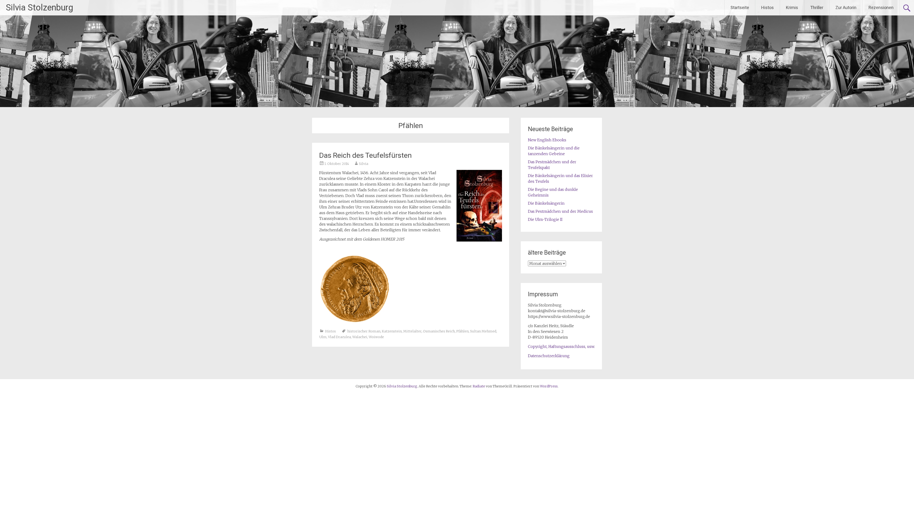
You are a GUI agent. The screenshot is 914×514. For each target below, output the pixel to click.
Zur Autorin (845, 7)
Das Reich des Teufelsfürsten (365, 155)
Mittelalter (412, 331)
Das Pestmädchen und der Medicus (560, 211)
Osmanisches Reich (439, 331)
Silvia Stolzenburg (39, 8)
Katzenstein (392, 331)
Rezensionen (881, 7)
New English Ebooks (547, 140)
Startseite (739, 7)
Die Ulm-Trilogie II (545, 219)
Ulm (323, 337)
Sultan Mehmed (483, 331)
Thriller (816, 7)
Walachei (359, 337)
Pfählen (462, 331)
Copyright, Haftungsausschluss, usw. (561, 346)
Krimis (792, 7)
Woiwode (376, 337)
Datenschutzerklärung (549, 355)
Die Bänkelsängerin (546, 203)
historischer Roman (363, 331)
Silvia (363, 164)
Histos (767, 7)
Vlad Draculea (339, 337)
